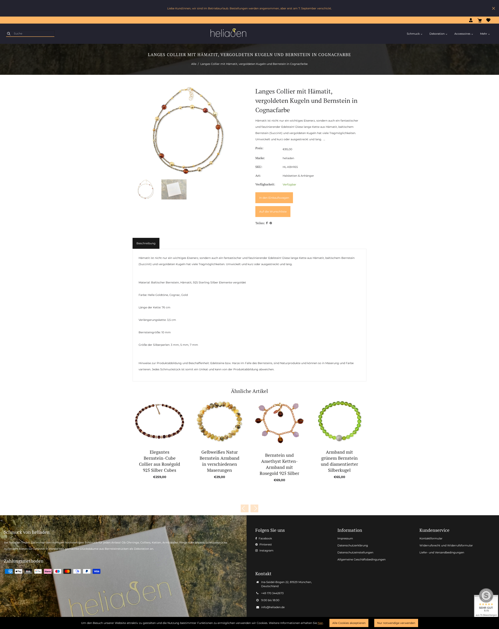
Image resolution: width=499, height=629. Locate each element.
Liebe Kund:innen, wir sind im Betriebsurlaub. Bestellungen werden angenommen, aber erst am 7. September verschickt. (249, 8)
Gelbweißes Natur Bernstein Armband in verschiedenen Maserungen (219, 461)
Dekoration (437, 33)
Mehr (484, 33)
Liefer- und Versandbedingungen (441, 552)
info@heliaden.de (273, 607)
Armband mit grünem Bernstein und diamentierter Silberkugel (339, 461)
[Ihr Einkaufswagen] (479, 20)
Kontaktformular (430, 538)
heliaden (288, 158)
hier (320, 623)
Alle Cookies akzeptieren (348, 623)
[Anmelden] (471, 20)
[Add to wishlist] (155, 421)
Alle (193, 64)
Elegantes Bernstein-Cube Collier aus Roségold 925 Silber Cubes (159, 461)
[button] (254, 508)
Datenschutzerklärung (352, 545)
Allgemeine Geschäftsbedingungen (361, 559)
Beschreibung (146, 243)
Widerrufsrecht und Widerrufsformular (446, 545)
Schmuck (413, 33)
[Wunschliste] (488, 20)
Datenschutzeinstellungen (355, 552)
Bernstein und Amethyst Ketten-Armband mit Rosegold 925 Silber (279, 464)
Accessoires (462, 33)
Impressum (345, 538)
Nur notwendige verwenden (396, 623)
